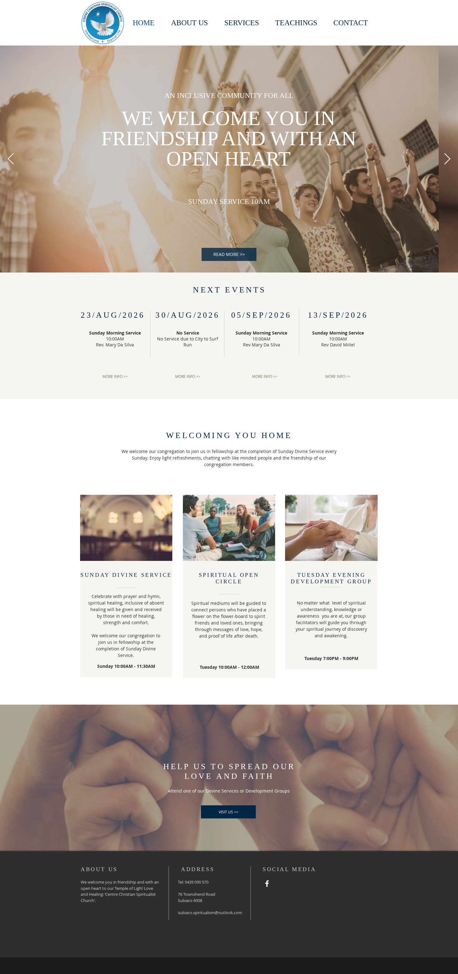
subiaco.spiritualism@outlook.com (210, 912)
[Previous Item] (10, 159)
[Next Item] (447, 159)
